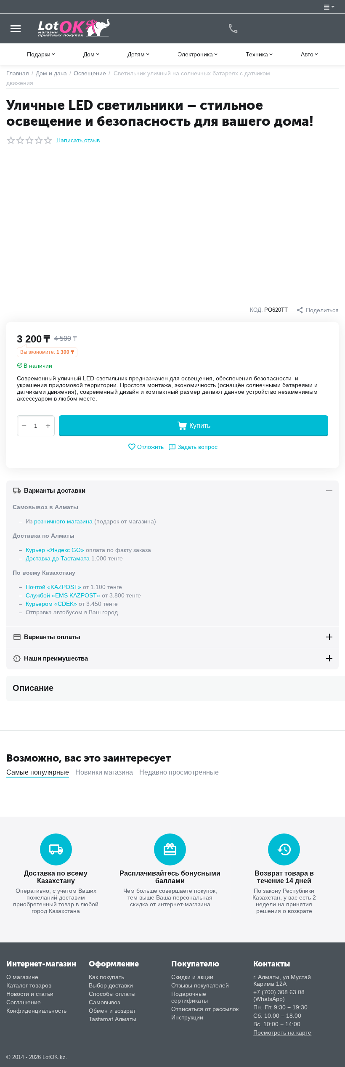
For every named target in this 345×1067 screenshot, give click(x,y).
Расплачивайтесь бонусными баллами (169, 877)
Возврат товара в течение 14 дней (284, 877)
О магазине (22, 977)
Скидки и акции (192, 977)
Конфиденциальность (36, 1010)
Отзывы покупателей (200, 985)
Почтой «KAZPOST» (53, 587)
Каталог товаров (28, 985)
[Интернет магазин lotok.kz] (74, 27)
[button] (317, 310)
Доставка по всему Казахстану (56, 877)
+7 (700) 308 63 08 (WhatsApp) (279, 995)
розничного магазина (63, 521)
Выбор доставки (111, 985)
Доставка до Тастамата (58, 558)
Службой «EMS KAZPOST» (63, 595)
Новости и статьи (29, 993)
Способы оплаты (112, 993)
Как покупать (106, 977)
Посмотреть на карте (282, 1032)
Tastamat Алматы (112, 1019)
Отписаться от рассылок (205, 1009)
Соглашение (23, 1002)
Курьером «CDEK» (51, 603)
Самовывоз (104, 1002)
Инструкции (187, 1017)
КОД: (256, 310)
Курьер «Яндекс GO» (55, 550)
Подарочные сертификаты (189, 997)
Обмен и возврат (112, 1010)
